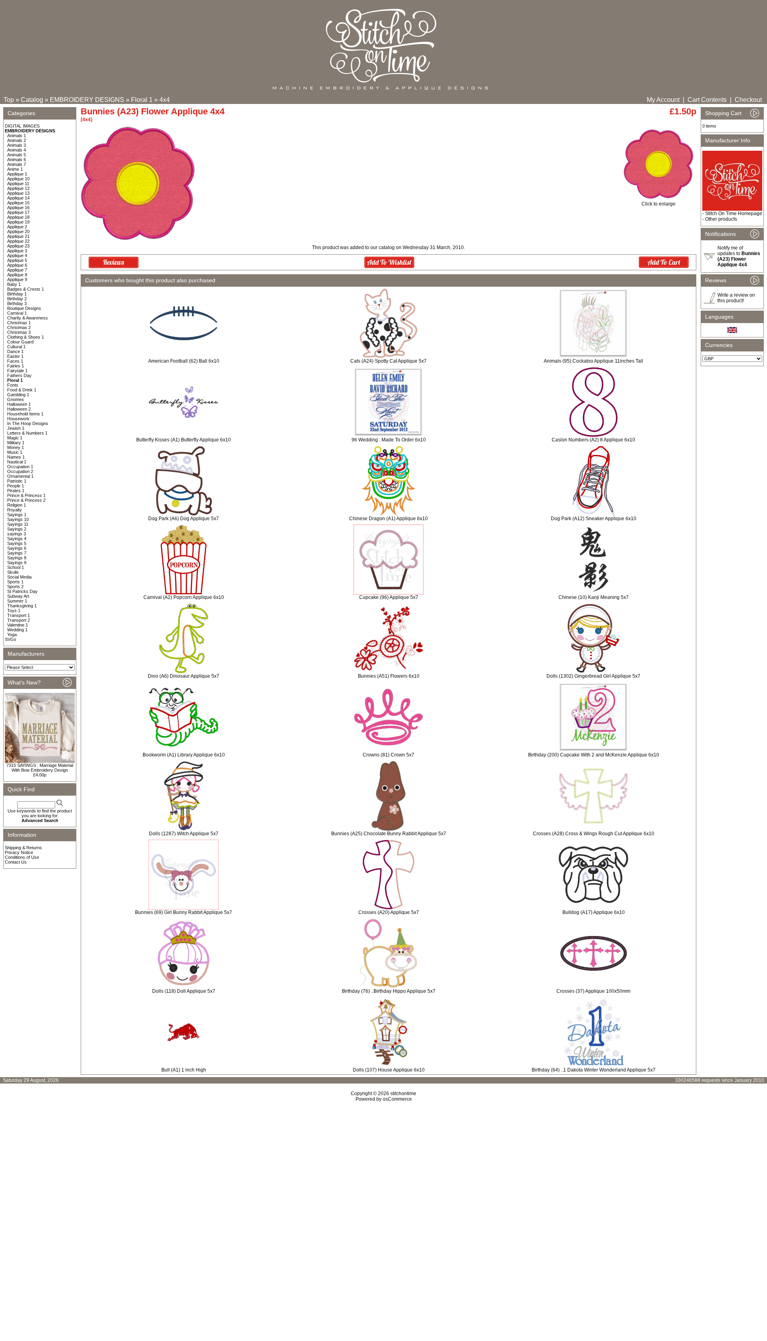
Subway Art (18, 596)
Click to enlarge (659, 204)
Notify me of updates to (738, 256)
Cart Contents (707, 99)
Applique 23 (18, 245)
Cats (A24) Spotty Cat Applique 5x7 (388, 361)
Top (9, 99)
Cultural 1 (16, 346)
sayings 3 (16, 533)
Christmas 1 (19, 322)
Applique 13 (18, 193)
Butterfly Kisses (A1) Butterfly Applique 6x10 (183, 440)
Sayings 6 (16, 548)
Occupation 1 (20, 466)
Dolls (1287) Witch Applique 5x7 (184, 833)
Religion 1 (16, 505)
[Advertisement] (383, 1171)
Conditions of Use (22, 857)
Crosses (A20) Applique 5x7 (388, 912)
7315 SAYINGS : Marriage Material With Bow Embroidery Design (39, 767)
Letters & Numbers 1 (27, 433)
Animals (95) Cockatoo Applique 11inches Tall (593, 361)
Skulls (13, 572)
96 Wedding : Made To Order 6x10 (389, 440)
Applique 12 (18, 188)
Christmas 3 (19, 332)
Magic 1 (14, 437)
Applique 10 (18, 178)
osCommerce (397, 1099)
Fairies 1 (15, 365)
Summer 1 (17, 601)
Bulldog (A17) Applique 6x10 (593, 912)
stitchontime (403, 1093)
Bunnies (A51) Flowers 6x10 (388, 676)
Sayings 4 (16, 538)
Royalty (14, 509)
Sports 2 (15, 586)
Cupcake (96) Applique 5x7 (388, 597)
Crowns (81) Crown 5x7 (388, 755)
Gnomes (15, 399)
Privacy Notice (19, 852)
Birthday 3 (17, 303)
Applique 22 (18, 241)
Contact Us (16, 862)
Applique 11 (18, 183)
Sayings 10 (18, 519)
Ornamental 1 (20, 476)
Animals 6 (16, 159)
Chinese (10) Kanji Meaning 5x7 (593, 597)
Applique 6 (17, 265)
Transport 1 (18, 615)
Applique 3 (17, 250)
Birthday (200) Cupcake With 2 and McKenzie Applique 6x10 (593, 755)
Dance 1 (15, 351)
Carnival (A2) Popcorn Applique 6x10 (183, 597)
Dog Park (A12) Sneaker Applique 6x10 (593, 518)
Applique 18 (18, 217)
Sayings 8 (16, 557)
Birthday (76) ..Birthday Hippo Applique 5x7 (388, 991)
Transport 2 (18, 620)
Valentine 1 (17, 625)
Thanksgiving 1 (22, 605)
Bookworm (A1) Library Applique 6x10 (184, 755)
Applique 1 (17, 174)
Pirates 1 (15, 490)
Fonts (12, 385)
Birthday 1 (17, 293)
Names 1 (16, 457)
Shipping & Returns (23, 847)
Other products (721, 219)
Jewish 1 (15, 428)
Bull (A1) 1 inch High (183, 1070)
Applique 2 (17, 226)
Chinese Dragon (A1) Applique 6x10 (388, 518)
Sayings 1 (16, 514)
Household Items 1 (25, 413)
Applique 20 (18, 231)
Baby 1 (14, 284)
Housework (18, 418)
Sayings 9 (16, 562)
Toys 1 (13, 610)
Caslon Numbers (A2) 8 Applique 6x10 (593, 440)
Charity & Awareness (27, 317)
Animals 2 (16, 140)
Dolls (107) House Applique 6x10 (389, 1070)
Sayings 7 (16, 553)
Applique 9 (17, 279)
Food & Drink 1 (21, 389)
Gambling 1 (18, 394)
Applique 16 (18, 207)
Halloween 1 (19, 404)
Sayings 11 (17, 524)
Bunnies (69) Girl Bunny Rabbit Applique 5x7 (183, 912)
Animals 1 (16, 135)
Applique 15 (18, 202)
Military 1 (15, 442)
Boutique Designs (24, 308)
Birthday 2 (17, 298)
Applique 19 (18, 222)
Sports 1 (15, 581)
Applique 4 (17, 255)
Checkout (748, 99)
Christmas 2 (19, 327)
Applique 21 (18, 236)
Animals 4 (16, 150)
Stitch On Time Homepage (733, 213)
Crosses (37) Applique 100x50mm (593, 991)
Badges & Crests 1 (25, 289)
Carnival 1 (17, 313)
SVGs (10, 639)
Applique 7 (17, 269)
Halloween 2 (19, 409)
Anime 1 (15, 169)
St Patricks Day (22, 591)
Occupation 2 (20, 471)
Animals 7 (16, 164)
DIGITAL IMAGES (22, 126)
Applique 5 (17, 260)
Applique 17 (18, 212)
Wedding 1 (17, 629)
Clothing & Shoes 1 (25, 337)
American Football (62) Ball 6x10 (183, 361)
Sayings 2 (16, 529)
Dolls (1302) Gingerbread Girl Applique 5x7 (593, 676)
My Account (663, 99)
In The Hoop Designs (27, 423)
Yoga (12, 634)
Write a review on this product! (736, 297)
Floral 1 (142, 99)
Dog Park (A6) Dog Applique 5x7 (183, 518)
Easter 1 (15, 356)
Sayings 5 (16, 543)
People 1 (15, 485)
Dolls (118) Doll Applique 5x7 (183, 991)
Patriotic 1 (16, 481)
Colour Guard (20, 341)
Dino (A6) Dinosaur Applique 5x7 (183, 676)
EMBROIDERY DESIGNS (87, 99)
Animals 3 (16, 145)
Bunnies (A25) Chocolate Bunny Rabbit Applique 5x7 (388, 833)
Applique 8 (17, 274)
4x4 (164, 99)
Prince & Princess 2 (26, 500)
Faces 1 (15, 361)
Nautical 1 (16, 461)
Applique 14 (18, 198)
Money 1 (15, 447)
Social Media (19, 577)
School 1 (15, 567)
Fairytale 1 (17, 370)
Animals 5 (16, 154)
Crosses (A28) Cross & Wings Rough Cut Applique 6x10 (593, 833)
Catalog (32, 99)
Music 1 (14, 452)
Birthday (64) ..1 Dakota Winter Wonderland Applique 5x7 (594, 1070)
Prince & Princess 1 (26, 495)
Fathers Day (19, 375)
